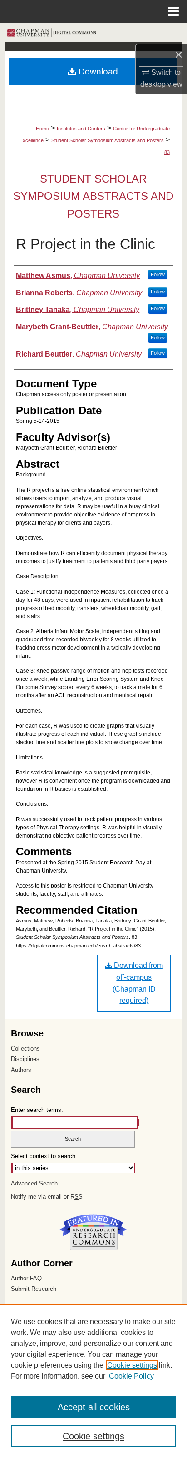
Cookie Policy (131, 1376)
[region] (93, 1381)
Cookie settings (132, 1365)
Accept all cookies (94, 1407)
